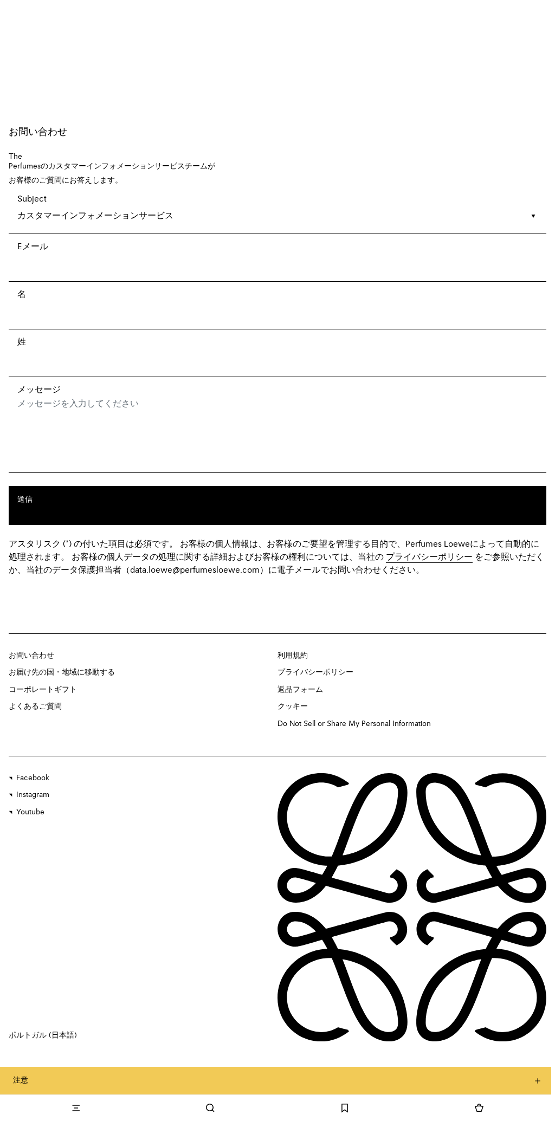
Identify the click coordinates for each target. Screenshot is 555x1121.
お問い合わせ (31, 655)
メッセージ (39, 390)
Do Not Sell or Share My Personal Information (354, 724)
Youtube (30, 812)
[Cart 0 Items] (479, 1108)
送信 (25, 499)
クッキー (293, 706)
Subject (32, 199)
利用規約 (293, 655)
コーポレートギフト (43, 690)
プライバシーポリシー (315, 672)
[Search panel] (210, 1108)
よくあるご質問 (35, 706)
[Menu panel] (76, 1108)
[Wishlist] (345, 1108)
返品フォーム (300, 690)
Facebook (32, 778)
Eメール (32, 247)
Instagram (32, 795)
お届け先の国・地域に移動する (62, 672)
